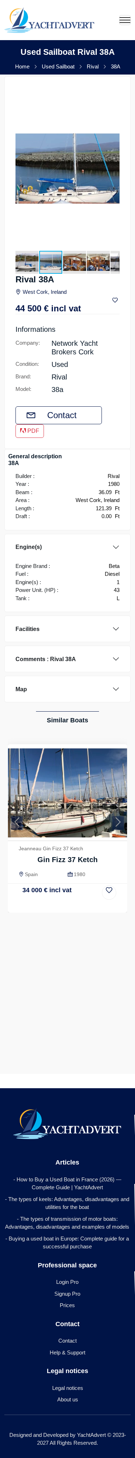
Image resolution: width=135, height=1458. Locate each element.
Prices (67, 1305)
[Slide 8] (85, 906)
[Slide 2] (41, 906)
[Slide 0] (27, 906)
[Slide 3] (48, 906)
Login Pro (67, 1282)
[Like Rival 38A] (116, 300)
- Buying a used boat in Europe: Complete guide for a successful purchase (67, 1242)
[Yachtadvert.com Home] (49, 20)
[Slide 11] (108, 906)
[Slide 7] (78, 906)
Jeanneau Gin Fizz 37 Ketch (51, 848)
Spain (31, 874)
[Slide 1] (34, 906)
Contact (62, 415)
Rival (93, 66)
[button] (113, 94)
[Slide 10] (100, 906)
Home (22, 66)
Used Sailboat (58, 66)
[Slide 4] (56, 906)
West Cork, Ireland (45, 292)
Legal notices (67, 1388)
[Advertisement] (67, 983)
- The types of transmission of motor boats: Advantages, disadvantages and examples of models (67, 1223)
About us (67, 1399)
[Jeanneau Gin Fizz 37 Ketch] (67, 792)
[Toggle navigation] (125, 20)
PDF (32, 431)
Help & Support (67, 1352)
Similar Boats (67, 720)
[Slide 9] (93, 906)
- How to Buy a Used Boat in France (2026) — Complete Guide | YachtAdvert (67, 1183)
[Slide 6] (71, 906)
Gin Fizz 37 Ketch (67, 860)
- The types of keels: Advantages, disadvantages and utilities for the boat (67, 1203)
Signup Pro (67, 1294)
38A (115, 66)
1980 (79, 874)
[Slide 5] (63, 906)
